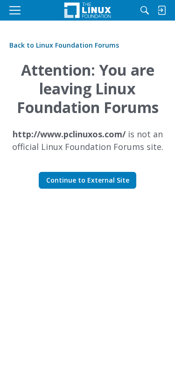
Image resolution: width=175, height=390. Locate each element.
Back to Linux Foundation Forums (64, 45)
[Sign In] (161, 10)
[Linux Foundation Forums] (87, 10)
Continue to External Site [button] (87, 180)
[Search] (144, 10)
